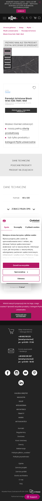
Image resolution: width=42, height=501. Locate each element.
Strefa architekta (21, 476)
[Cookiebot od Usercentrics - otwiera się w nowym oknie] (29, 220)
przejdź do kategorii (21, 316)
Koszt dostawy (21, 440)
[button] (7, 51)
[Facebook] (7, 375)
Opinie (21, 463)
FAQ (21, 484)
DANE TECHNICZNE (21, 160)
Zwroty (21, 444)
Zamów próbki (21, 471)
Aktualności (21, 421)
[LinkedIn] (21, 385)
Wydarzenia (21, 405)
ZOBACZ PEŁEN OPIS (21, 209)
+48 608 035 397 (25, 356)
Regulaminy (21, 432)
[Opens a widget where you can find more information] (32, 497)
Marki (21, 417)
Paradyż (7, 92)
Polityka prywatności (21, 457)
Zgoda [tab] (6, 227)
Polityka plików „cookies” (21, 452)
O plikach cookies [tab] (32, 227)
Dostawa (21, 436)
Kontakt (21, 428)
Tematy (21, 413)
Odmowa (21, 278)
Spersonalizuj (19, 272)
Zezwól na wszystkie (21, 265)
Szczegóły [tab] (18, 227)
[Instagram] (16, 375)
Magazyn (21, 397)
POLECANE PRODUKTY (21, 165)
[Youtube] (25, 375)
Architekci (21, 409)
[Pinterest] (34, 375)
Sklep (21, 401)
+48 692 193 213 (24, 336)
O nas (21, 480)
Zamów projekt (21, 467)
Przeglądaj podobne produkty (21, 110)
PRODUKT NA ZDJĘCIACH (21, 170)
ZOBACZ (21, 11)
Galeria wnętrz (21, 393)
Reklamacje (21, 448)
